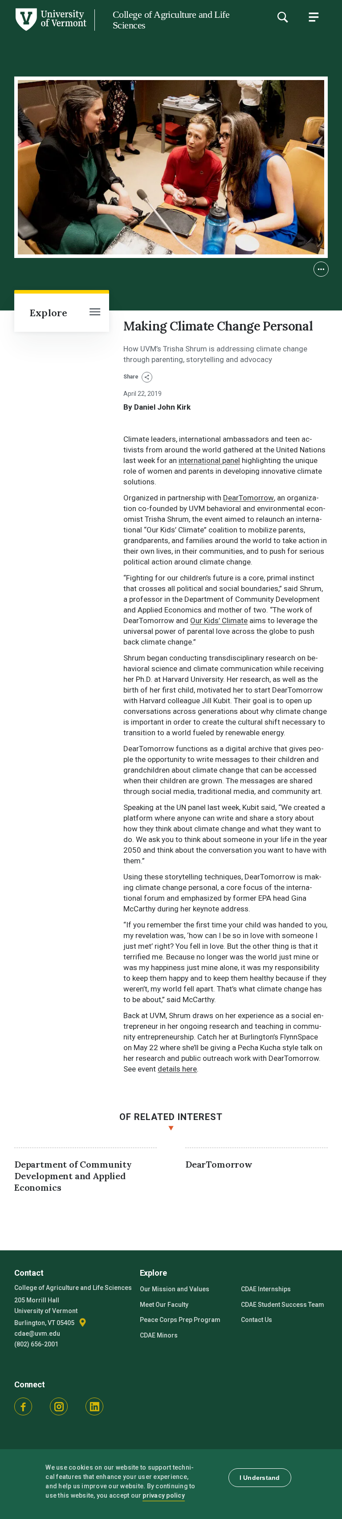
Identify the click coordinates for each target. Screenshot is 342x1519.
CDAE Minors (159, 1335)
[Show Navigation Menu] (313, 17)
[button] (321, 269)
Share (131, 377)
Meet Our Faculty (164, 1304)
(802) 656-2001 (36, 1344)
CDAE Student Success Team (282, 1304)
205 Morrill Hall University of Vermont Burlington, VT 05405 (45, 1311)
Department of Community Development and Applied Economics (73, 1176)
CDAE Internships (266, 1289)
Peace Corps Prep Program (180, 1319)
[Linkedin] (94, 1406)
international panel (209, 460)
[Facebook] (23, 1406)
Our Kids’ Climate (219, 620)
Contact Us (256, 1319)
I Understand (260, 1477)
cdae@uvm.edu (37, 1333)
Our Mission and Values (174, 1289)
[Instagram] (59, 1406)
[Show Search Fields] (282, 17)
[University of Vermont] (50, 30)
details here (177, 1068)
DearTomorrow (248, 497)
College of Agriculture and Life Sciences (171, 20)
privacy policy (163, 1495)
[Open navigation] (95, 312)
